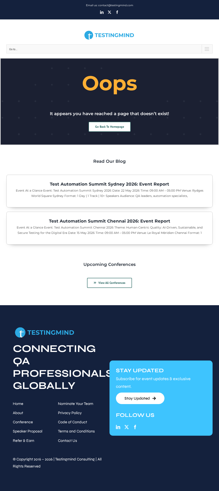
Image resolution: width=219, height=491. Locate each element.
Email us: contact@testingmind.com (109, 5)
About (18, 412)
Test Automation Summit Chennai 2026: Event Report (109, 221)
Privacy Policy (70, 412)
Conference (23, 422)
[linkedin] (118, 427)
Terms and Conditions (76, 431)
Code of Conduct (72, 422)
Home (18, 403)
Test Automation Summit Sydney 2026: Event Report (109, 184)
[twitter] (126, 427)
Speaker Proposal (27, 431)
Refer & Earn (23, 440)
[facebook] (135, 427)
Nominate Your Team (75, 403)
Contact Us (67, 440)
